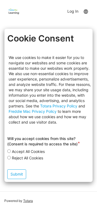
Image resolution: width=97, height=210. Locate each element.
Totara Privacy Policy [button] (58, 106)
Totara (28, 201)
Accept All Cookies (28, 151)
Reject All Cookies (27, 158)
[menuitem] (85, 11)
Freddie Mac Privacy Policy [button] (33, 111)
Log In (72, 11)
